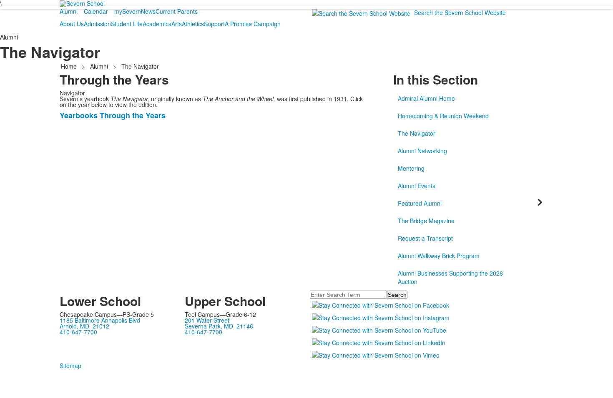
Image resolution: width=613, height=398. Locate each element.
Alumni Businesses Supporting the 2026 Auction (450, 277)
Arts (176, 24)
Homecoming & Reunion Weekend (443, 116)
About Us (72, 24)
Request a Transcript (425, 238)
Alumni (69, 11)
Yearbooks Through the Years (113, 115)
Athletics (193, 24)
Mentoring (411, 168)
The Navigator (416, 133)
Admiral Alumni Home (426, 98)
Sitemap (70, 365)
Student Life (127, 24)
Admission (97, 24)
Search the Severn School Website (460, 12)
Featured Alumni (420, 203)
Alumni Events (416, 186)
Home (69, 66)
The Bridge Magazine (426, 220)
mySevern (127, 11)
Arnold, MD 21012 (84, 326)
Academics (157, 24)
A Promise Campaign (253, 24)
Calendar (96, 11)
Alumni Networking (422, 151)
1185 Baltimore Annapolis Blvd (100, 320)
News (148, 11)
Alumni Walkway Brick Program (439, 255)
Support (214, 24)
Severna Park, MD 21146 (219, 326)
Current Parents (177, 11)
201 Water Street (207, 320)
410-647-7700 (78, 332)
